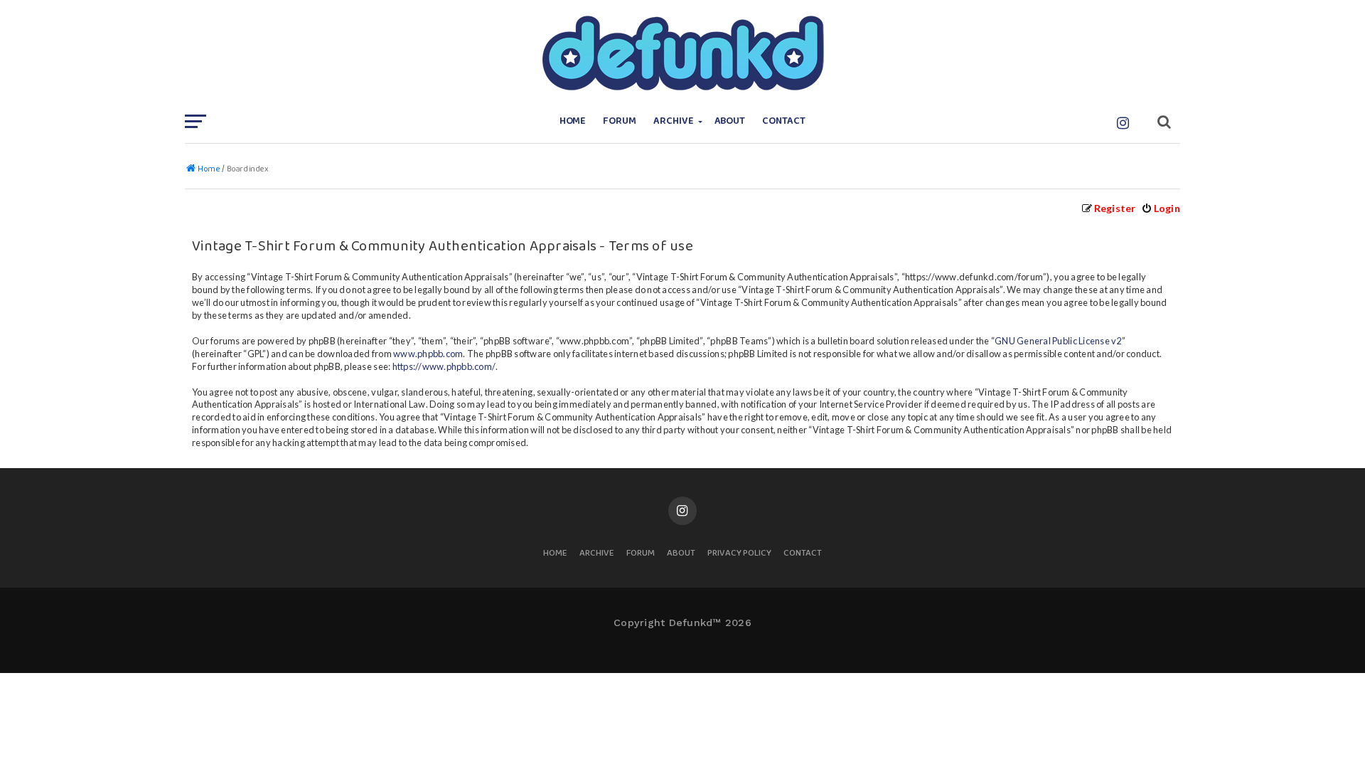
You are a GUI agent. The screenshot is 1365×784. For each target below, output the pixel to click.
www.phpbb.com (428, 353)
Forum (619, 121)
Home (573, 121)
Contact (783, 121)
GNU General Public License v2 (1058, 340)
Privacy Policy (739, 553)
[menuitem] (1160, 208)
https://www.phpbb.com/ (444, 366)
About (730, 121)
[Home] (682, 53)
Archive (673, 121)
